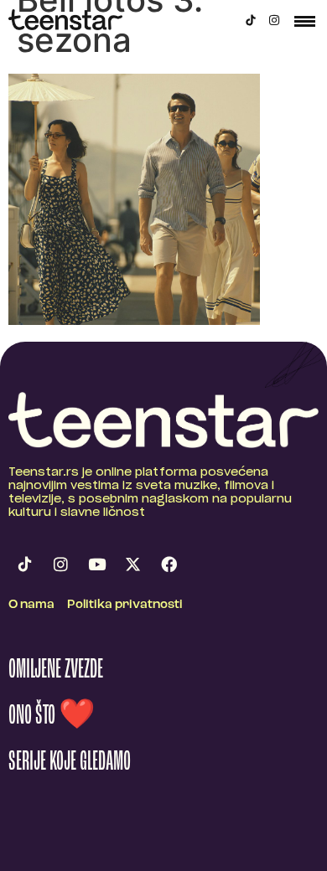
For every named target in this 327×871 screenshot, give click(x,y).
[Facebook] (168, 564)
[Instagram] (274, 20)
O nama (31, 605)
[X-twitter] (132, 564)
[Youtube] (96, 564)
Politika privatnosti (125, 605)
